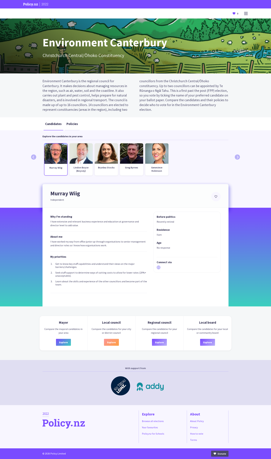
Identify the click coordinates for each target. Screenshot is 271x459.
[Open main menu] (246, 14)
